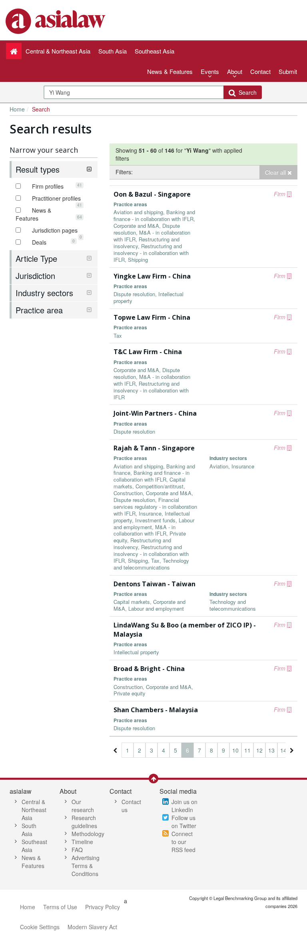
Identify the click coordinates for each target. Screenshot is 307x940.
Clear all (276, 172)
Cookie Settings (40, 927)
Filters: (124, 172)
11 (247, 750)
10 (235, 750)
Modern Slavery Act (92, 927)
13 (271, 750)
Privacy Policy (102, 907)
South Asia (29, 830)
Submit (288, 71)
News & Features (170, 71)
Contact (260, 71)
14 (283, 750)
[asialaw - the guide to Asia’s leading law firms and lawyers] (57, 20)
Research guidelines (84, 822)
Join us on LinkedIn (184, 806)
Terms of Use (60, 907)
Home (17, 109)
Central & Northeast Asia (34, 810)
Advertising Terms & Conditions (86, 866)
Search (246, 92)
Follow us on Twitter (183, 822)
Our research (83, 806)
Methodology (88, 834)
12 (259, 750)
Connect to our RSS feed (183, 842)
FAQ (77, 850)
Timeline (82, 842)
